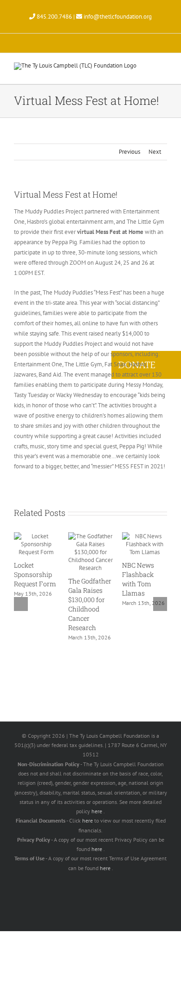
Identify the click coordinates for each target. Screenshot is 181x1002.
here (97, 811)
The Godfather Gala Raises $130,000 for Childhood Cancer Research (89, 604)
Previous (129, 152)
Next (155, 152)
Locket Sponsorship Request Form (35, 574)
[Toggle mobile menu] (163, 70)
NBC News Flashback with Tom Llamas (138, 579)
